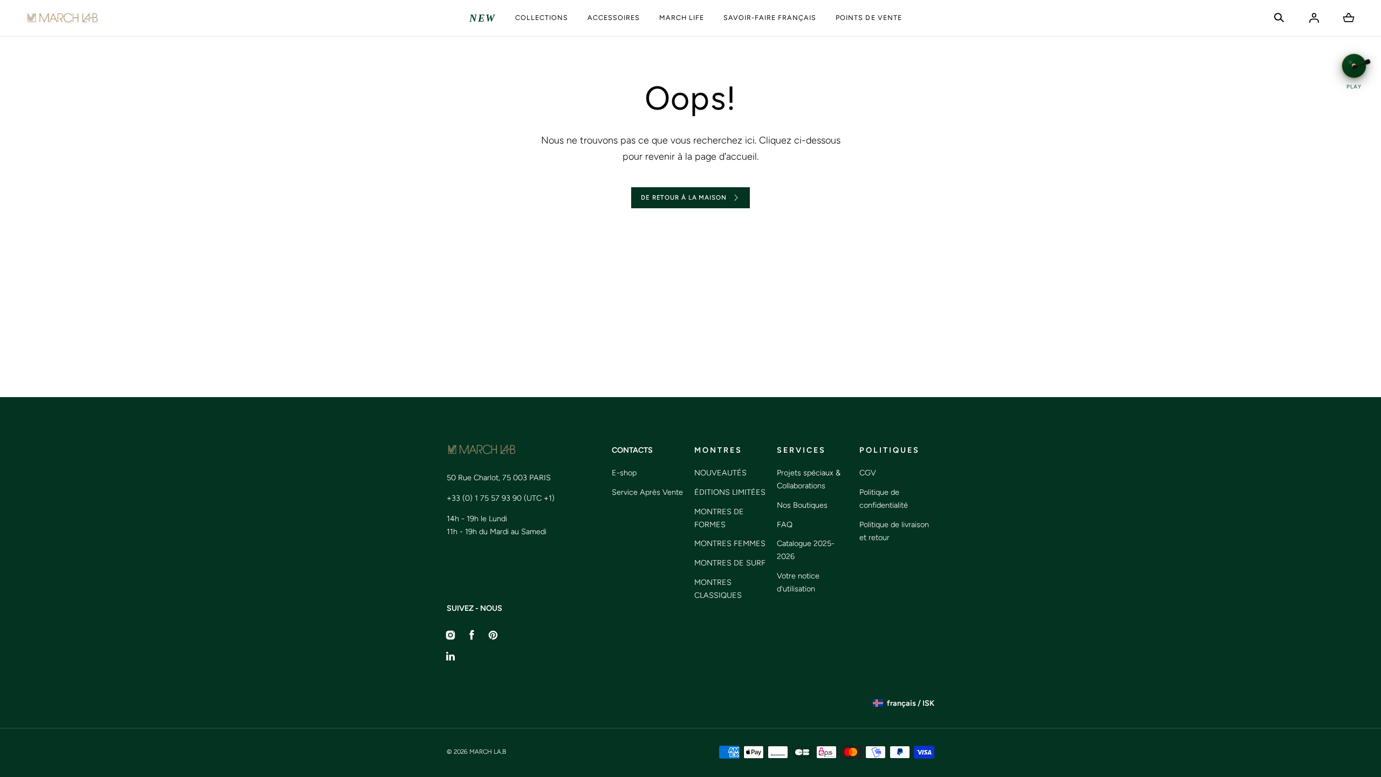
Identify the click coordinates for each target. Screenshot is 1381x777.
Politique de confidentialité (883, 498)
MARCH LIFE (681, 17)
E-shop (624, 473)
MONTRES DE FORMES (719, 518)
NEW (482, 18)
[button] (1279, 17)
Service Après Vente (647, 492)
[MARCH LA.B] (62, 18)
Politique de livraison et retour (894, 531)
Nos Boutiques (802, 505)
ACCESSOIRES (613, 17)
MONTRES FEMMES (729, 543)
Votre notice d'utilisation (798, 582)
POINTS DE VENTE (868, 17)
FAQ (784, 524)
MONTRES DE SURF (729, 563)
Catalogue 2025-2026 (806, 550)
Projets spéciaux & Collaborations (808, 479)
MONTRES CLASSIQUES (718, 588)
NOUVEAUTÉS (720, 473)
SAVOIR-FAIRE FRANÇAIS (769, 17)
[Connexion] (1314, 17)
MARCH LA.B (487, 751)
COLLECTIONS (541, 17)
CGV (867, 473)
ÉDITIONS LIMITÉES (729, 492)
